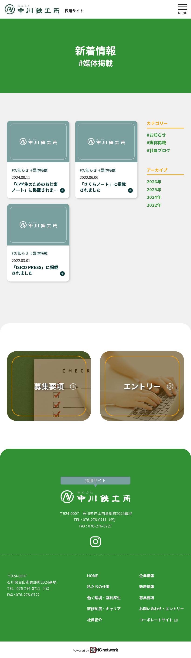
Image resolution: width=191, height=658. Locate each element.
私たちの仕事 (98, 586)
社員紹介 (94, 619)
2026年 (154, 181)
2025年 (154, 189)
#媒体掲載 (156, 142)
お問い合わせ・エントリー (161, 608)
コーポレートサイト (156, 619)
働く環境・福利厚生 (104, 597)
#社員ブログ (158, 150)
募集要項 (146, 597)
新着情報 (146, 586)
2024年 (154, 197)
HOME (92, 575)
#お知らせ (156, 135)
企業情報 (146, 575)
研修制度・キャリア (104, 608)
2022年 (154, 205)
